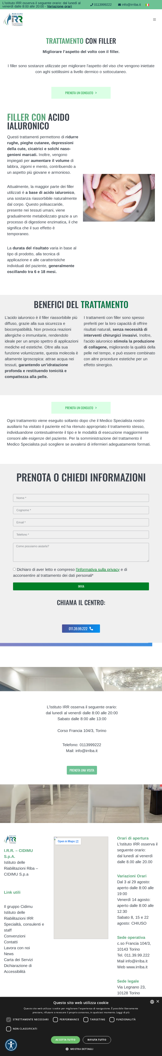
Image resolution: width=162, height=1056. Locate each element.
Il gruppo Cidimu (18, 906)
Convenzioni (14, 936)
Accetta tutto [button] (65, 1039)
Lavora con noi (17, 948)
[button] (81, 1049)
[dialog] (81, 1026)
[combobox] (152, 1002)
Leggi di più (123, 1012)
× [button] (157, 1001)
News (9, 954)
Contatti (11, 942)
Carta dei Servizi (18, 960)
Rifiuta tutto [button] (97, 1039)
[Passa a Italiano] (146, 5)
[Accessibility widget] (11, 1045)
